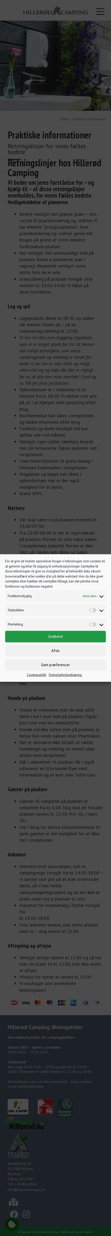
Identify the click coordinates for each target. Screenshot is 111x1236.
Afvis (55, 650)
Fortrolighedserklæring (65, 674)
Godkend (55, 636)
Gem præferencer (55, 664)
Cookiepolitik (36, 674)
